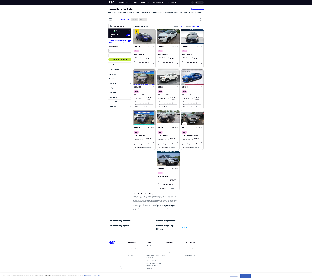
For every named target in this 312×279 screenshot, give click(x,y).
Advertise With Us (151, 260)
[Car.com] (111, 2)
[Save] (153, 31)
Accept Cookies (245, 276)
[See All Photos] (144, 36)
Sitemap (168, 252)
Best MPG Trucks (189, 249)
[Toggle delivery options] (129, 41)
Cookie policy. (97, 275)
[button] (192, 2)
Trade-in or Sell (131, 249)
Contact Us (149, 249)
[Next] (154, 36)
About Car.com (150, 246)
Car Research (131, 255)
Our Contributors (170, 249)
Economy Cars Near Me (191, 252)
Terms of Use (112, 268)
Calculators (169, 246)
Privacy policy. (88, 275)
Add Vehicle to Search (119, 59)
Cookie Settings (234, 276)
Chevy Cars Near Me (190, 255)
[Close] (309, 276)
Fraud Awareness (151, 252)
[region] (156, 276)
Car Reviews (130, 252)
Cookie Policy (150, 268)
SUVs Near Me (188, 246)
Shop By (129, 246)
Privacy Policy (122, 268)
